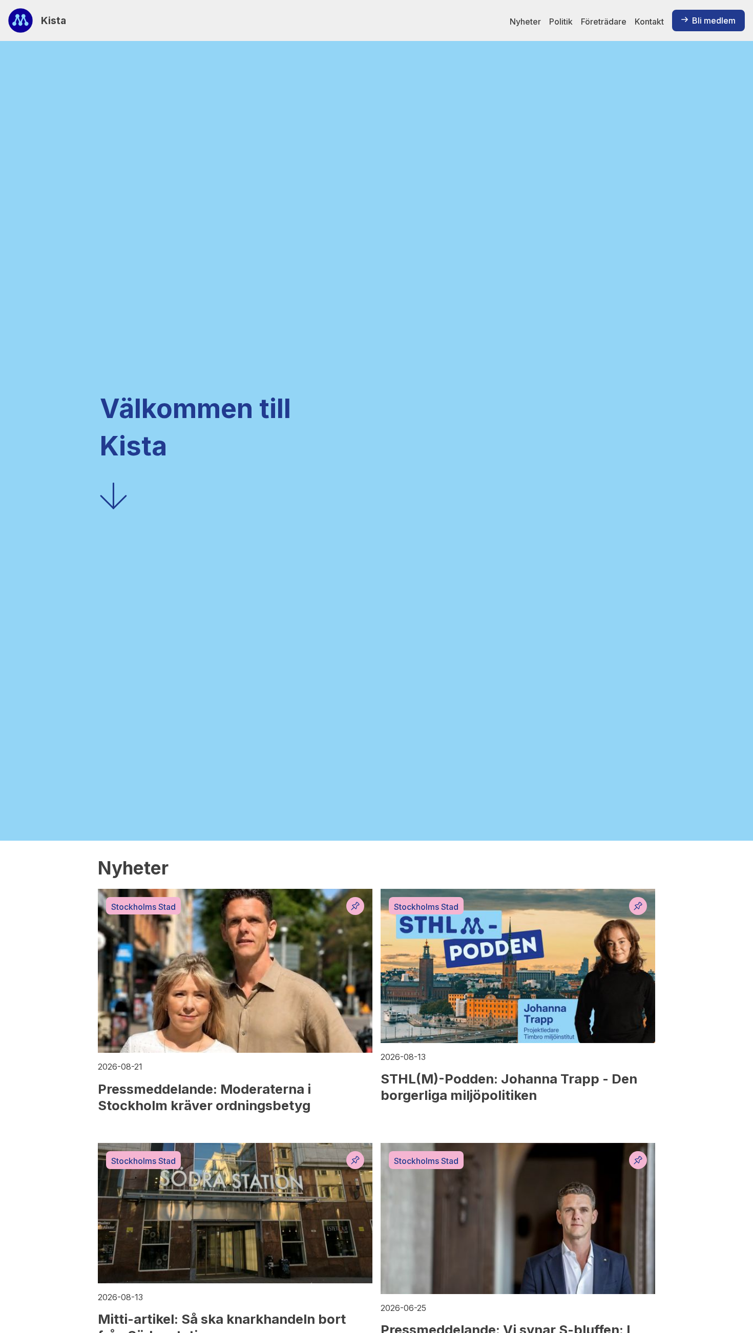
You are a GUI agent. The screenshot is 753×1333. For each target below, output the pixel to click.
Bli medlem (714, 20)
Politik (561, 21)
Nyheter (525, 21)
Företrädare (603, 21)
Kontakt (649, 21)
